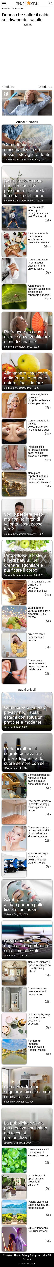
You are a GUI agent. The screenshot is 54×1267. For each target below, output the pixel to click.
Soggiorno (9, 1101)
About (17, 1255)
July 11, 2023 (32, 347)
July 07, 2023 (32, 388)
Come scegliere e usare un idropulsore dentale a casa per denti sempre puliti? (39, 400)
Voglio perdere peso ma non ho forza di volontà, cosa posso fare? (23, 521)
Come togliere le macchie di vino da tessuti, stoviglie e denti (26, 149)
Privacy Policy (29, 1255)
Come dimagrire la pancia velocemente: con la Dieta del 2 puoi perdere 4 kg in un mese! (38, 428)
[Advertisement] (27, 54)
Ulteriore (44, 87)
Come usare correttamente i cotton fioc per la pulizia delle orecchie (37, 666)
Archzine (27, 1259)
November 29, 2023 (35, 159)
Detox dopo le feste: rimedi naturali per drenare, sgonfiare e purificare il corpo (23, 562)
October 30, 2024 (24, 1101)
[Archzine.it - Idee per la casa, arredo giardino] (27, 3)
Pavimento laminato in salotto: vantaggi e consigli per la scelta (39, 806)
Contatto (7, 1255)
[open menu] (3, 3)
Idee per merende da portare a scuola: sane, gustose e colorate (38, 238)
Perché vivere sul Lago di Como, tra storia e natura (38, 1204)
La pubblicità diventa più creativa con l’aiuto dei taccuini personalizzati (25, 1130)
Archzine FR (44, 1255)
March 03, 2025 (19, 955)
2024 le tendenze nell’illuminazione (38, 1230)
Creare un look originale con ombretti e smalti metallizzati (26, 945)
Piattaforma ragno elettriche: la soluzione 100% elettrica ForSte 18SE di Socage (38, 859)
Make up (8, 914)
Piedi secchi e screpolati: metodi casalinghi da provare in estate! (38, 451)
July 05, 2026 (20, 727)
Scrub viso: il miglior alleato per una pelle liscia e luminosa (23, 904)
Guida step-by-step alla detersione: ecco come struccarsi (39, 1019)
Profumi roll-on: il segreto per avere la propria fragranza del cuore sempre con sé (24, 756)
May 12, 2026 (21, 768)
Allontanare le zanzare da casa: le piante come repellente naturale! (39, 290)
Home (4, 9)
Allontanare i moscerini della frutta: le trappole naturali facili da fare (26, 378)
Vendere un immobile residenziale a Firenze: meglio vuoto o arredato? (38, 1046)
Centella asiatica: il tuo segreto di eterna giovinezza (39, 1152)
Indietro (9, 87)
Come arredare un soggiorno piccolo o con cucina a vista (27, 1091)
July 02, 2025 (21, 914)
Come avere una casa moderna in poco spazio (37, 991)
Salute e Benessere (15, 9)
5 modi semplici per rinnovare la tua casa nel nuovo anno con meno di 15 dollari (39, 780)
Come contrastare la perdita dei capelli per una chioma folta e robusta (38, 265)
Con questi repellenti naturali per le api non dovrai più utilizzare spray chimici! (39, 479)
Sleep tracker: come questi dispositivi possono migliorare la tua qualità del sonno (25, 188)
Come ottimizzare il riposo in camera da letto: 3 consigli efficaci (39, 967)
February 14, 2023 (34, 534)
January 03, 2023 (34, 575)
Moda (7, 955)
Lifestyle (8, 727)
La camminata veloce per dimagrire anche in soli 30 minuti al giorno (38, 213)
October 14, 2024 (22, 1143)
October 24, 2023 (34, 200)
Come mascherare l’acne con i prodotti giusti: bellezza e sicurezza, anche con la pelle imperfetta (39, 835)
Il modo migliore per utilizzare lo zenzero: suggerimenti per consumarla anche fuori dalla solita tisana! (39, 590)
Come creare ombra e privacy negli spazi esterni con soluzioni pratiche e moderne (25, 715)
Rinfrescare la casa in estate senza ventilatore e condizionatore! (27, 336)
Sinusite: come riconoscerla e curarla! (36, 637)
